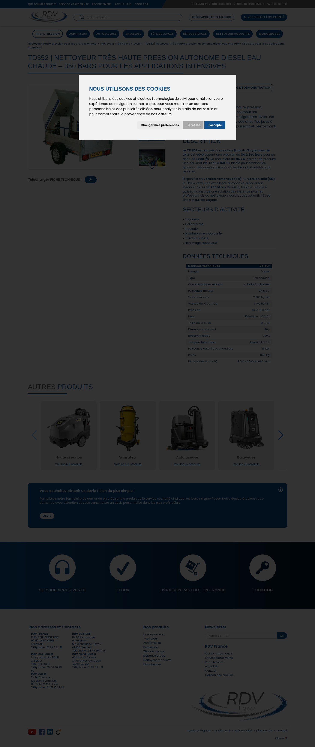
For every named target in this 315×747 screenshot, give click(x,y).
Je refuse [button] (193, 125)
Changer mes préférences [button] (160, 125)
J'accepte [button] (215, 125)
